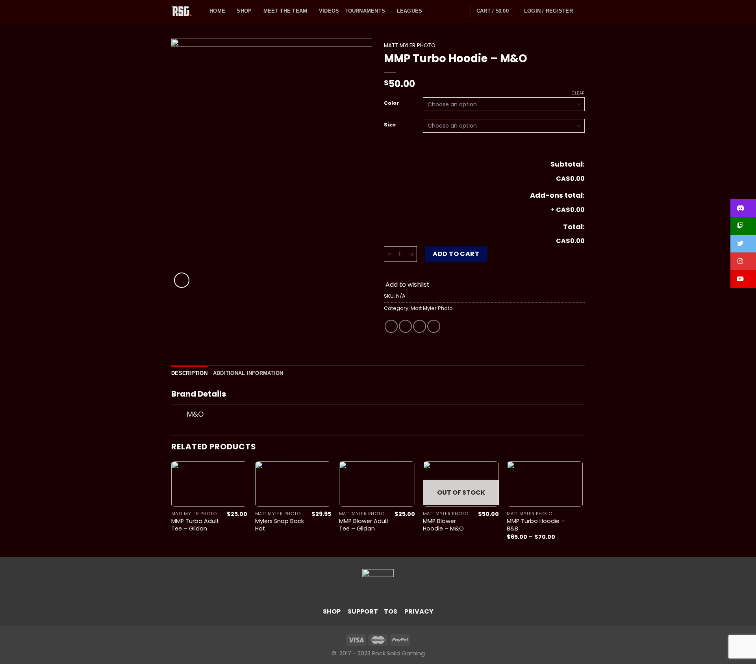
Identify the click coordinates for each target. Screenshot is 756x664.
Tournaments (365, 11)
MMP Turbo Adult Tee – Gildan (195, 524)
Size (390, 125)
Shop (244, 11)
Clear (578, 93)
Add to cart (456, 253)
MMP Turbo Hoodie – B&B (536, 524)
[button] (743, 208)
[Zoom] (181, 280)
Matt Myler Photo (409, 45)
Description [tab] (189, 373)
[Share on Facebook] (391, 326)
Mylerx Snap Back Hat (279, 524)
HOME (217, 11)
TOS (390, 611)
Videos (329, 11)
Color (391, 103)
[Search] (581, 11)
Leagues (409, 11)
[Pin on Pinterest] (433, 326)
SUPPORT (363, 611)
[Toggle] (179, 414)
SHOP (332, 611)
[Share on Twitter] (405, 326)
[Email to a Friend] (419, 326)
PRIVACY (419, 611)
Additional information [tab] (248, 373)
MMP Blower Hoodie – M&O (443, 524)
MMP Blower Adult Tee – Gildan (364, 524)
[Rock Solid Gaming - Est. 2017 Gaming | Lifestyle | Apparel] (184, 11)
